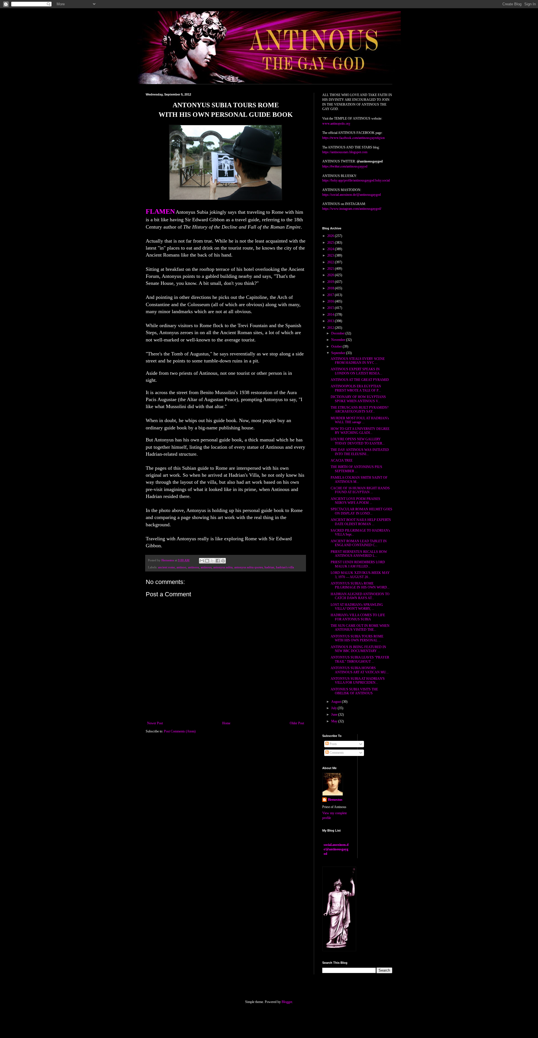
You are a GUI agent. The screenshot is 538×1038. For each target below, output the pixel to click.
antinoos (193, 567)
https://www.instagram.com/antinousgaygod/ (351, 209)
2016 (331, 301)
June (334, 714)
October (337, 346)
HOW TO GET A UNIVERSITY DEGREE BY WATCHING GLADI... (360, 431)
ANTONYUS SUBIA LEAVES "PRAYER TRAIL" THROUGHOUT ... (360, 659)
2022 (331, 262)
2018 (331, 288)
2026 (331, 236)
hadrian (269, 567)
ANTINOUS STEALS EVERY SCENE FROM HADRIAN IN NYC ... (358, 361)
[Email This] (202, 561)
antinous (206, 567)
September (338, 353)
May (334, 721)
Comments (336, 753)
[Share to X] (212, 561)
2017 (331, 295)
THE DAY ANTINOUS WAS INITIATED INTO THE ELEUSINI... (360, 452)
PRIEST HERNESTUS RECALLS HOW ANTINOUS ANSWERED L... (359, 554)
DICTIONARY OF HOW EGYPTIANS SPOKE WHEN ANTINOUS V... (358, 399)
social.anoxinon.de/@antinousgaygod (336, 849)
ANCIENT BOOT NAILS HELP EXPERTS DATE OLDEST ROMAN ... (361, 522)
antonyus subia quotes (248, 567)
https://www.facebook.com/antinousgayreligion (353, 137)
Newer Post (155, 723)
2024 (331, 249)
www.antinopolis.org (336, 123)
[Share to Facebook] (218, 561)
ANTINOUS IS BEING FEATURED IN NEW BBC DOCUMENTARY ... (358, 649)
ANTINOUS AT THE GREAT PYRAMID (360, 380)
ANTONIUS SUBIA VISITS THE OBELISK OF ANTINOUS (354, 691)
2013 (331, 321)
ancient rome (166, 567)
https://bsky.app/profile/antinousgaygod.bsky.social (356, 180)
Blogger (287, 1002)
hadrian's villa (285, 567)
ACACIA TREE (342, 460)
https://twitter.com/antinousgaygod (344, 166)
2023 (331, 255)
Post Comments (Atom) (180, 731)
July (334, 708)
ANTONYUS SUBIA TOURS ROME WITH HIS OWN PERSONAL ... (357, 638)
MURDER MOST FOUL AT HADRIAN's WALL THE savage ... (360, 420)
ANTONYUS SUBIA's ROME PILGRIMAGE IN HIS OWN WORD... (360, 585)
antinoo (181, 567)
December (338, 333)
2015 (331, 308)
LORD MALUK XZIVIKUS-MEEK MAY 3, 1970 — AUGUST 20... (360, 575)
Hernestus (335, 800)
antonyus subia (223, 567)
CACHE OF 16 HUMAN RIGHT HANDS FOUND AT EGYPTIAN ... (360, 490)
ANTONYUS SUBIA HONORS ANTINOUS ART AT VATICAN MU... (360, 670)
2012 (331, 328)
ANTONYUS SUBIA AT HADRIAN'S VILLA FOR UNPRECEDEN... (358, 681)
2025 (331, 243)
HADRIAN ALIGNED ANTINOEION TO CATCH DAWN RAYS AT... (360, 596)
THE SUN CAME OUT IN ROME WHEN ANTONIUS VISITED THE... (360, 628)
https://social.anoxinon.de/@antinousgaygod (351, 195)
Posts (333, 744)
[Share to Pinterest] (223, 561)
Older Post (297, 723)
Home (226, 723)
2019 (331, 282)
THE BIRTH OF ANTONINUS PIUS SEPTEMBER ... (356, 469)
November (338, 340)
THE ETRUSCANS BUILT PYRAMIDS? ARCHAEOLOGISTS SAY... (359, 409)
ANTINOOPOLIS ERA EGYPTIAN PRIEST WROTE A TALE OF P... (356, 388)
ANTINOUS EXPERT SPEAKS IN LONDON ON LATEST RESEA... (356, 371)
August (336, 702)
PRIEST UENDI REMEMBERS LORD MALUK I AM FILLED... (358, 564)
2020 (331, 275)
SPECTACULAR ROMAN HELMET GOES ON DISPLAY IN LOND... (361, 511)
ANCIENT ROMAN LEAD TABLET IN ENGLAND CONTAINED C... (359, 543)
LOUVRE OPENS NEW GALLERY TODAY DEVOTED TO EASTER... (358, 441)
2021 (331, 269)
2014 (331, 314)
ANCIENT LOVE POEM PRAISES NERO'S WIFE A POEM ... (355, 501)
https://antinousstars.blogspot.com (344, 152)
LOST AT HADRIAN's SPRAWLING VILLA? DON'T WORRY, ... (357, 607)
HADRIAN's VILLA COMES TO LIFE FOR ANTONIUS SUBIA (358, 617)
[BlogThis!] (207, 561)
